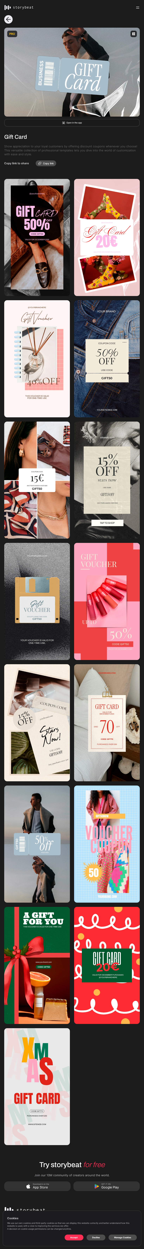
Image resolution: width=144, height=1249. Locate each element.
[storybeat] (19, 7)
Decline (96, 1237)
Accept (74, 1237)
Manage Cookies (122, 1237)
